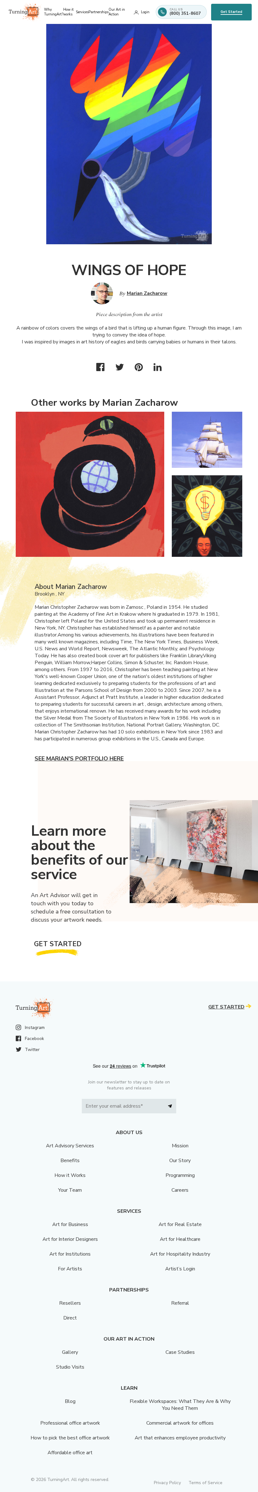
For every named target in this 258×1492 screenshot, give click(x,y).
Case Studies (180, 1352)
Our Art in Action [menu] (117, 12)
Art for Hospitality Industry (180, 1254)
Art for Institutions (70, 1254)
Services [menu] (82, 12)
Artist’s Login (180, 1268)
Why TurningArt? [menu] (53, 12)
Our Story (180, 1160)
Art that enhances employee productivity (180, 1437)
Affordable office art (70, 1452)
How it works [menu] (68, 12)
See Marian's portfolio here (79, 758)
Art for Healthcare (180, 1239)
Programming (180, 1175)
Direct (70, 1317)
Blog (70, 1401)
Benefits (70, 1160)
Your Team (70, 1190)
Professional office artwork (70, 1423)
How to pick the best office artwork (70, 1437)
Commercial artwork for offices (180, 1423)
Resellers (70, 1303)
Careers (179, 1190)
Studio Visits (70, 1367)
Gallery (70, 1352)
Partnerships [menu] (98, 12)
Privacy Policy (167, 1483)
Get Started (231, 11)
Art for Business (70, 1224)
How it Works (70, 1175)
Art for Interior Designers (70, 1239)
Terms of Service (205, 1483)
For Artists (70, 1268)
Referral (180, 1303)
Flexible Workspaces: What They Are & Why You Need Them (180, 1405)
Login (145, 12)
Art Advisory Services (70, 1145)
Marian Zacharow (147, 293)
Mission (180, 1145)
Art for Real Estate (180, 1224)
